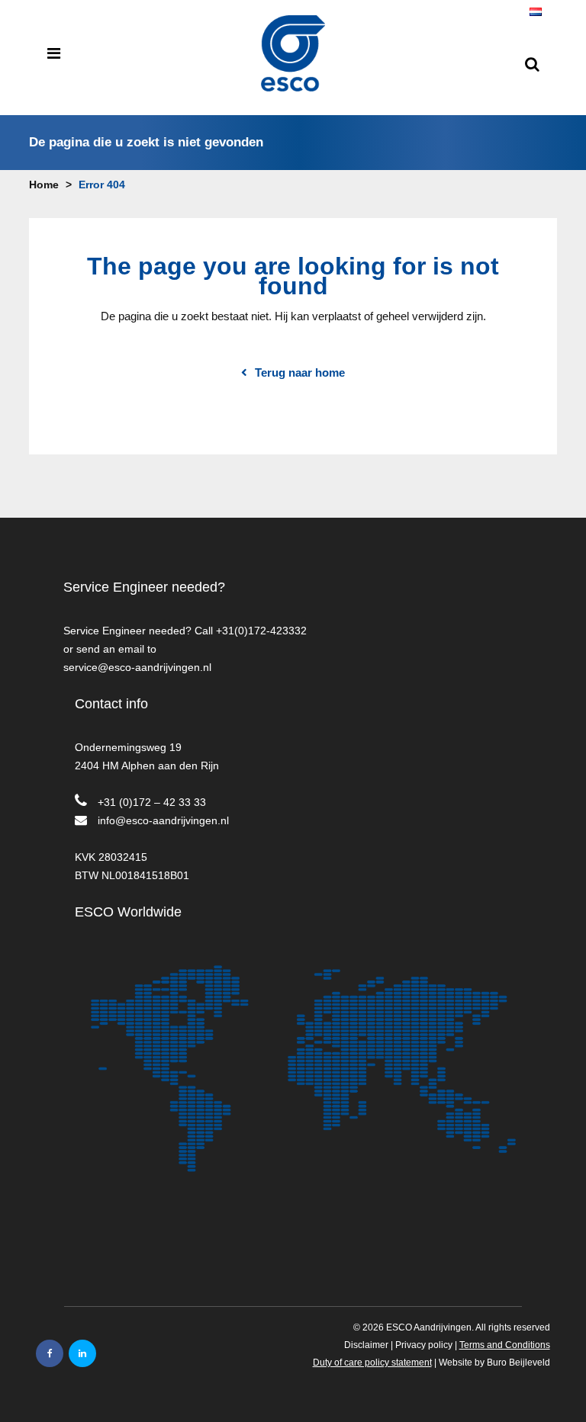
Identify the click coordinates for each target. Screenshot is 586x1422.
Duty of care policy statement (372, 1362)
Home (44, 184)
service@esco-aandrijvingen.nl (137, 667)
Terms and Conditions (504, 1345)
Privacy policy (423, 1345)
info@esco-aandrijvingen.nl (163, 820)
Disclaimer (366, 1345)
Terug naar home (300, 372)
